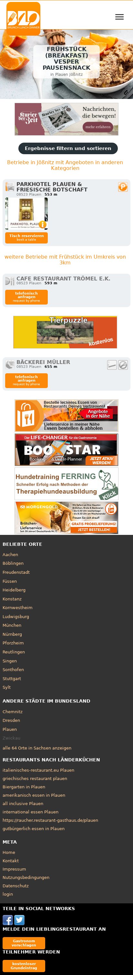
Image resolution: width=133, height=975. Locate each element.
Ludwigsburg (16, 616)
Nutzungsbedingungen (26, 877)
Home (9, 852)
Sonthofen (13, 669)
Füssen (10, 581)
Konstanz (12, 599)
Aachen (10, 554)
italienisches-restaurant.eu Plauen (38, 770)
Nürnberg (12, 634)
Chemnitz (13, 711)
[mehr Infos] (26, 214)
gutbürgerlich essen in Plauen (34, 828)
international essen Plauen (30, 812)
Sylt (7, 687)
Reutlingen (14, 652)
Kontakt (11, 860)
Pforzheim (13, 643)
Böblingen (13, 563)
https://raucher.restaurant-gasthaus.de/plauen (50, 820)
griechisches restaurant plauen (35, 778)
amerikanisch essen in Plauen (34, 795)
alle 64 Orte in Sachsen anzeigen (37, 748)
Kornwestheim (18, 607)
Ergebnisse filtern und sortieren (68, 148)
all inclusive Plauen (23, 803)
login (8, 894)
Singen (10, 661)
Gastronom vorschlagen (24, 943)
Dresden (11, 720)
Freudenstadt (16, 572)
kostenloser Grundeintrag (24, 966)
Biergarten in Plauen (24, 786)
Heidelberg (14, 590)
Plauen (10, 729)
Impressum (14, 869)
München (12, 625)
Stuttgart (12, 678)
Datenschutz (16, 885)
